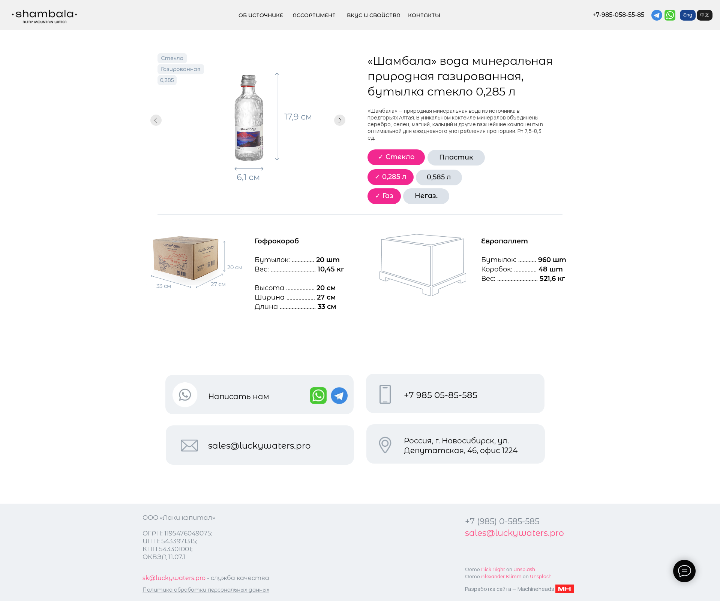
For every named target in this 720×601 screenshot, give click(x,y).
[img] (44, 16)
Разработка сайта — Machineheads (509, 588)
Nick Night (493, 569)
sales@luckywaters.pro (259, 445)
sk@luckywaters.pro (174, 578)
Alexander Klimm (501, 576)
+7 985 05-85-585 (440, 395)
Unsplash (541, 576)
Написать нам (238, 396)
